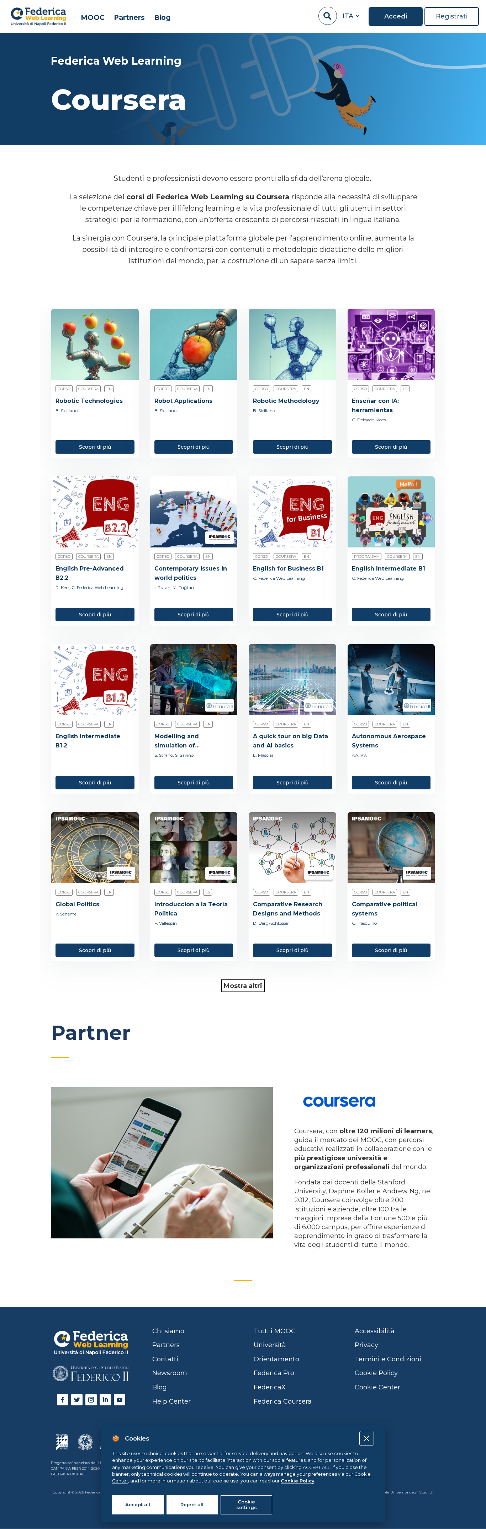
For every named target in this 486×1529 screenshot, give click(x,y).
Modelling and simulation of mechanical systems (185, 741)
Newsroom (169, 1373)
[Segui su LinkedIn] (105, 1399)
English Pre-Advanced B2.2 (90, 573)
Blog (162, 18)
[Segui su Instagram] (91, 1399)
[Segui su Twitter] (77, 1399)
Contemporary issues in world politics (190, 573)
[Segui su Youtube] (119, 1399)
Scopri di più (95, 447)
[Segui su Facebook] (62, 1399)
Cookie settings (246, 1504)
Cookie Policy (297, 1481)
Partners (129, 18)
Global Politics (77, 904)
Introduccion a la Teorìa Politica (191, 909)
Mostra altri (243, 986)
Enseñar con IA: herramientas (375, 406)
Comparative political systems (384, 909)
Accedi (395, 16)
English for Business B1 (288, 568)
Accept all (137, 1504)
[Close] (366, 1438)
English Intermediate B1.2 (88, 741)
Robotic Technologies (89, 401)
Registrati (451, 16)
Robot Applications (183, 401)
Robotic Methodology (286, 401)
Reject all (192, 1504)
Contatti (165, 1359)
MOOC (93, 18)
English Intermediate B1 (388, 568)
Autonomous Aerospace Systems (389, 741)
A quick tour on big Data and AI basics (290, 741)
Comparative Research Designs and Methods (287, 909)
